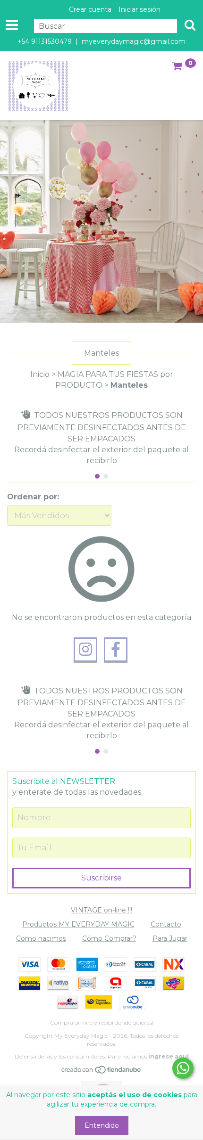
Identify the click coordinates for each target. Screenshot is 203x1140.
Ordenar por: (33, 496)
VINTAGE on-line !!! (101, 910)
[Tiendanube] (101, 1071)
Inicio (40, 374)
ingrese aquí (168, 1056)
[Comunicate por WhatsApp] (183, 1068)
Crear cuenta (90, 9)
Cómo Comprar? (109, 938)
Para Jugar (169, 938)
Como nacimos (41, 938)
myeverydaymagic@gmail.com (134, 41)
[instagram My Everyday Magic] (85, 649)
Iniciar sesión (139, 9)
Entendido (102, 1125)
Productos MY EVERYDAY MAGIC (78, 924)
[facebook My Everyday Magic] (115, 649)
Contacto (166, 924)
